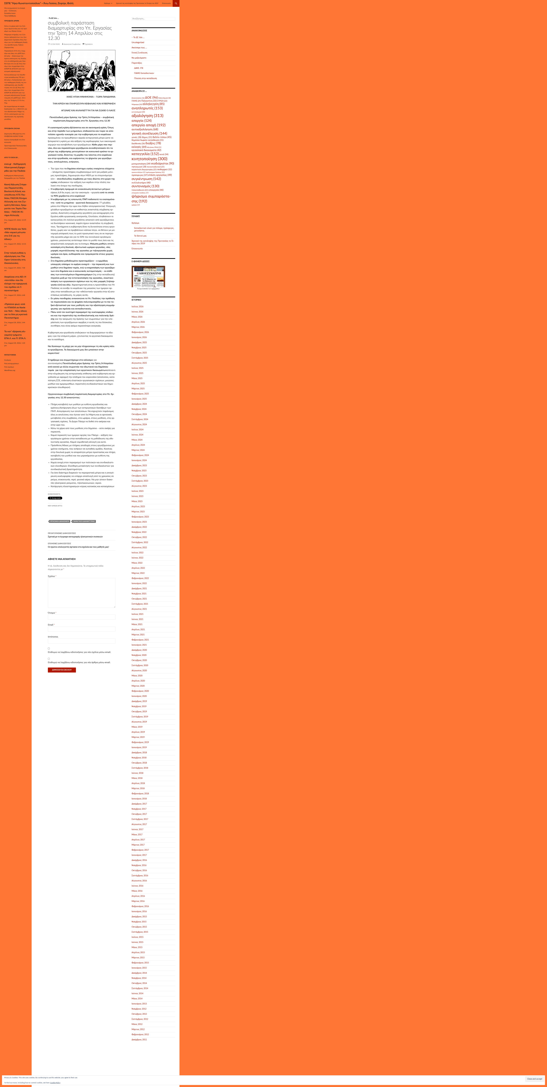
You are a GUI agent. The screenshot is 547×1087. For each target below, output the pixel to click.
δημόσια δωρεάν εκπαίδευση (148, 140)
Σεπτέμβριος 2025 (140, 358)
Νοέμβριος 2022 (139, 532)
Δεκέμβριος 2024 (139, 404)
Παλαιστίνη (149, 101)
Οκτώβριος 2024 (139, 414)
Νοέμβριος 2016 (139, 865)
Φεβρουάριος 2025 (140, 394)
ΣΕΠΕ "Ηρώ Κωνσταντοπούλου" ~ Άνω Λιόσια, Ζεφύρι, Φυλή (39, 3)
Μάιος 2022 (137, 563)
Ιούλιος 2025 (137, 368)
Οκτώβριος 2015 (139, 927)
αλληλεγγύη (154, 104)
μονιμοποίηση (141, 164)
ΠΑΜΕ (136, 101)
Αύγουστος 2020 (139, 671)
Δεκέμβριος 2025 (139, 343)
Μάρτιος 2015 (138, 958)
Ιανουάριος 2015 (139, 968)
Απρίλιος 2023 (138, 507)
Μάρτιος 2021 (138, 635)
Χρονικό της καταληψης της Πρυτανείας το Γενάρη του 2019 (137, 3)
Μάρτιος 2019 (138, 737)
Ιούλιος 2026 (137, 307)
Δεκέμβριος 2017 (139, 804)
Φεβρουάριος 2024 (140, 455)
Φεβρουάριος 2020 (140, 691)
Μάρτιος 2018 (138, 789)
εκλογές (139, 147)
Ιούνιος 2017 (137, 830)
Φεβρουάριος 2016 (140, 906)
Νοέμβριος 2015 (139, 922)
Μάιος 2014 (137, 999)
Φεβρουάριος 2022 (140, 578)
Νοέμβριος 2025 (139, 348)
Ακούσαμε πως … (139, 48)
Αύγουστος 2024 (139, 425)
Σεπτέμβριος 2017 (140, 819)
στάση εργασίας (160, 175)
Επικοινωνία (166, 3)
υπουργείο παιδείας (140, 193)
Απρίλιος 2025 (138, 384)
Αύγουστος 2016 (139, 881)
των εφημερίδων (154, 288)
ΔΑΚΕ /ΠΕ (138, 68)
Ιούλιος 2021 (137, 614)
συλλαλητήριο (141, 183)
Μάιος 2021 (137, 625)
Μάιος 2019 (137, 727)
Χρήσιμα (107, 3)
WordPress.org (9, 370)
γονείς (136, 137)
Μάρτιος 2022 (138, 573)
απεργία (142, 120)
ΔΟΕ (151, 97)
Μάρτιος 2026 (138, 327)
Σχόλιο (52, 576)
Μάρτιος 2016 (138, 901)
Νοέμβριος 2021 (139, 594)
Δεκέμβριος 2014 (139, 973)
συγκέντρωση (146, 179)
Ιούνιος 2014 (137, 994)
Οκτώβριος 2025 (139, 353)
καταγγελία (145, 154)
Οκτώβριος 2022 (139, 537)
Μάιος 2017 (137, 835)
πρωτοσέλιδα (143, 288)
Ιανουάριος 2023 (139, 522)
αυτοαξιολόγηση (145, 129)
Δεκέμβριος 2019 (139, 701)
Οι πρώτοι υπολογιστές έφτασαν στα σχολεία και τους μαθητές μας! (78, 545)
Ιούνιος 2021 (137, 619)
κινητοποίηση (149, 159)
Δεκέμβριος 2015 (139, 917)
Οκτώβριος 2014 (139, 983)
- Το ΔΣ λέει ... (53, 18)
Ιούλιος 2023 (137, 491)
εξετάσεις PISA (154, 147)
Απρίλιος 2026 (138, 322)
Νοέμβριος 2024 (139, 409)
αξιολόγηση (147, 116)
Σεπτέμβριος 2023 (140, 481)
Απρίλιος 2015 (138, 953)
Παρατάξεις (137, 63)
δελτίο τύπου (162, 137)
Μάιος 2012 (137, 1024)
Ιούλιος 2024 (137, 430)
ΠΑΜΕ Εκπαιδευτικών (144, 73)
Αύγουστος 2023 (139, 486)
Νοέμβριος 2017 (139, 809)
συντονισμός (145, 186)
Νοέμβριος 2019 (139, 707)
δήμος (147, 137)
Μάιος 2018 (137, 778)
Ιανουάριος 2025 (139, 399)
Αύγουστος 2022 (139, 548)
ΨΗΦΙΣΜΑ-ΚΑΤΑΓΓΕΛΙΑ (13, 136)
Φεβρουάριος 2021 (140, 640)
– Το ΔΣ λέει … (138, 37)
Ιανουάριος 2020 (139, 696)
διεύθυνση (138, 144)
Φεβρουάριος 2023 (140, 517)
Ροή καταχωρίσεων (11, 363)
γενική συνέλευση (149, 133)
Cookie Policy (55, 1083)
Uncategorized (138, 43)
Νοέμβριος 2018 (139, 758)
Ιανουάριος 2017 (139, 855)
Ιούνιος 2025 (137, 373)
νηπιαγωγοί (139, 167)
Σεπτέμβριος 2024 (140, 419)
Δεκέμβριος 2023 (139, 466)
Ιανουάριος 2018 (139, 799)
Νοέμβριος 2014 (139, 978)
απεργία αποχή (149, 125)
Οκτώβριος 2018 (139, 763)
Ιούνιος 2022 (137, 558)
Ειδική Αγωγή (164, 98)
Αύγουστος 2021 (139, 609)
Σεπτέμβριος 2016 (140, 876)
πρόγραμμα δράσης (155, 172)
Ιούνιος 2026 (137, 312)
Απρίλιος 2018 (138, 783)
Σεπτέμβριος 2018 (140, 768)
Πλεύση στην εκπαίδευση (145, 78)
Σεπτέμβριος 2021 (140, 604)
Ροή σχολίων (9, 367)
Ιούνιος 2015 (137, 942)
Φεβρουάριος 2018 (140, 794)
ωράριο (136, 205)
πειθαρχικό (164, 169)
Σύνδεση (7, 360)
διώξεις (153, 143)
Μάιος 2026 (137, 317)
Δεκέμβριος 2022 (139, 527)
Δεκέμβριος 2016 (139, 860)
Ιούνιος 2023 (137, 496)
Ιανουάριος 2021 (139, 645)
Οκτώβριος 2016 (139, 871)
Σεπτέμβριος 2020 (140, 666)
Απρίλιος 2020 (138, 681)
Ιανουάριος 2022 (139, 584)
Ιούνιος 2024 (137, 435)
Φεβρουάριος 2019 (140, 742)
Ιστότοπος (53, 637)
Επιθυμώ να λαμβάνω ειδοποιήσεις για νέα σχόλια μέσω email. (79, 652)
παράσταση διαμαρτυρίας (84, 521)
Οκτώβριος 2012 (139, 1014)
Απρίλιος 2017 (138, 840)
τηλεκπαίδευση (140, 190)
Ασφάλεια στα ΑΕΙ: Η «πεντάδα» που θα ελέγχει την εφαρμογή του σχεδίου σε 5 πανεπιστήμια (15, 284)
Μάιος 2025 (137, 378)
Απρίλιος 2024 (138, 445)
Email (51, 625)
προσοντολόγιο (138, 172)
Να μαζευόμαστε (139, 58)
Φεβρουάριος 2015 (140, 963)
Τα (138, 288)
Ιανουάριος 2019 (139, 748)
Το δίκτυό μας (140, 236)
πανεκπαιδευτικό (155, 167)
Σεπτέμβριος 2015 (140, 932)
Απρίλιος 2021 (138, 630)
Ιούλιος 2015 (137, 937)
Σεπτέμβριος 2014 (140, 988)
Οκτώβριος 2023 (139, 476)
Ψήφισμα (137, 104)
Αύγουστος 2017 (139, 824)
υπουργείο (155, 190)
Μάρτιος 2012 (138, 1029)
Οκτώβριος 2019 (139, 712)
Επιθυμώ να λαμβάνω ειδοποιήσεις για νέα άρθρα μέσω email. (79, 662)
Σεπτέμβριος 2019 (140, 717)
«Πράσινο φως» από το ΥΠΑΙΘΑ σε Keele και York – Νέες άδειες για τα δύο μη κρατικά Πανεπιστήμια (15, 311)
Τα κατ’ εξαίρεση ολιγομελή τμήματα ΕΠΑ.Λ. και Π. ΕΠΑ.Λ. (15, 334)
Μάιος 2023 (137, 501)
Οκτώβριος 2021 (139, 599)
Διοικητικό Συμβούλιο (72, 44)
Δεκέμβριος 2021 (139, 589)
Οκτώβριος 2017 (139, 814)
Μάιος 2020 (137, 676)
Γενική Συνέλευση (139, 53)
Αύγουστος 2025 (139, 363)
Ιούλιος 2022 (137, 553)
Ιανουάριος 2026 (139, 337)
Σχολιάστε (89, 44)
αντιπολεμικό (138, 112)
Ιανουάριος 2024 (139, 460)
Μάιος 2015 (137, 947)
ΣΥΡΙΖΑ (162, 101)
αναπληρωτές (147, 108)
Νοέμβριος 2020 (139, 655)
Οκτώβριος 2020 (139, 660)
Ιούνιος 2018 (137, 773)
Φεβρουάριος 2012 (140, 1035)
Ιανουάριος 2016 (139, 912)
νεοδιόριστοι (162, 163)
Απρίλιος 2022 (138, 568)
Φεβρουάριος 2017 (140, 850)
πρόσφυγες (140, 175)
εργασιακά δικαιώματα (59, 521)
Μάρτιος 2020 (138, 686)
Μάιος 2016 (137, 891)
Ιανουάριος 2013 (139, 1004)
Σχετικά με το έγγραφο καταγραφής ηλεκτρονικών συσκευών (75, 535)
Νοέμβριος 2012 (139, 1009)
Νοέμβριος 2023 (139, 471)
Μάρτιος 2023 (138, 512)
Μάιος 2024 (137, 440)
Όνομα (52, 613)
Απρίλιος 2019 (138, 732)
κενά (164, 154)
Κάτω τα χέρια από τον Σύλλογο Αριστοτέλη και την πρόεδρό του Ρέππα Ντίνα (15, 28)
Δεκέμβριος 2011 (139, 1040)
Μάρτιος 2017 (138, 845)
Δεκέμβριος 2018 (139, 753)
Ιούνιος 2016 (137, 886)
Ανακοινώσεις (138, 98)
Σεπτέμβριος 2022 (140, 543)
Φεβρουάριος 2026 (140, 332)
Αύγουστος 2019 (139, 722)
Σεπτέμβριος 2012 (140, 1019)
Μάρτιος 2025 (138, 389)
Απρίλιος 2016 (138, 896)
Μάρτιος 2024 (138, 450)
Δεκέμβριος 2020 (139, 650)
